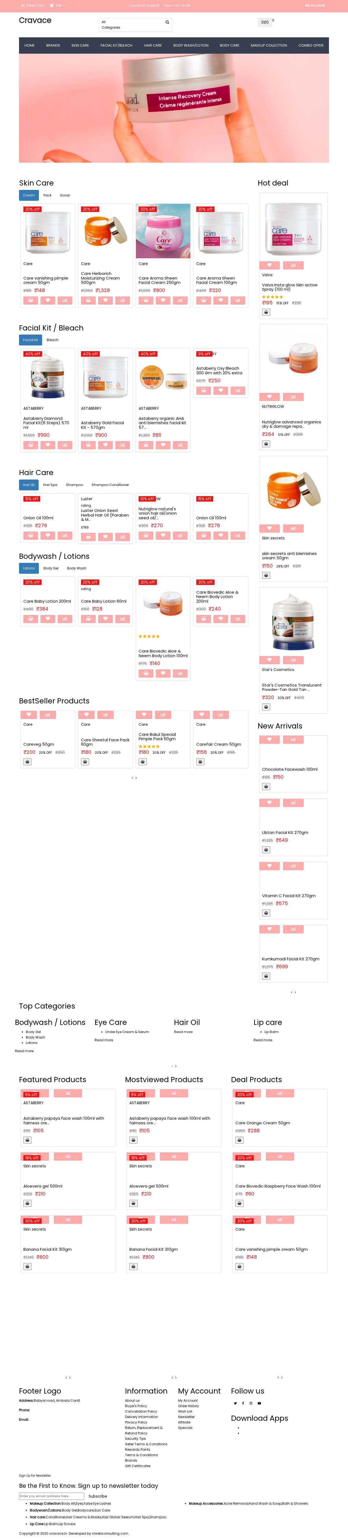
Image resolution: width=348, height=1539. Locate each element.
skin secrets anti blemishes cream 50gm (289, 556)
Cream (29, 195)
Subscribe (98, 1496)
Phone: (24, 1410)
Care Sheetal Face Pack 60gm (58, 742)
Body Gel (51, 568)
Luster (31, 499)
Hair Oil (29, 484)
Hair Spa (50, 484)
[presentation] (132, 778)
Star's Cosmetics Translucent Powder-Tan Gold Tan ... (292, 687)
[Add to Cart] (30, 300)
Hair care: (38, 1517)
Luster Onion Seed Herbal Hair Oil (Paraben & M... (49, 515)
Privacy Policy (136, 1422)
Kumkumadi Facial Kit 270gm (290, 959)
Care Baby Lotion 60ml (56, 601)
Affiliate (184, 1422)
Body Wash (76, 568)
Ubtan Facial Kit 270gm (285, 832)
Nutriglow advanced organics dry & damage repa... (291, 424)
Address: (26, 1400)
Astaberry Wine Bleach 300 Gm (266, 1123)
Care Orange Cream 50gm (217, 280)
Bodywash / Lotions (50, 1022)
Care (28, 263)
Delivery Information (141, 1416)
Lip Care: (37, 1524)
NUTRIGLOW (273, 406)
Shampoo (74, 484)
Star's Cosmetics (278, 669)
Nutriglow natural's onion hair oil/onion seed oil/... (102, 513)
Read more (24, 1051)
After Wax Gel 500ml (44, 1180)
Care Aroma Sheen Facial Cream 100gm (159, 280)
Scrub (65, 195)
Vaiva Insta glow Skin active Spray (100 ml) (290, 287)
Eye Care (111, 1022)
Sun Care (102, 1510)
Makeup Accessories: (206, 1503)
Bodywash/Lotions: (46, 1510)
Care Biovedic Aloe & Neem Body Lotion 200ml (170, 596)
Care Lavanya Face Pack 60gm (266, 1249)
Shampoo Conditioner (110, 484)
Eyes (79, 1503)
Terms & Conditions (141, 1455)
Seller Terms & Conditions (146, 1444)
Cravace (35, 20)
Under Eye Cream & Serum (127, 1032)
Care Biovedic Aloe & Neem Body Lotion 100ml (115, 653)
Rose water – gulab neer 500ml (55, 1250)
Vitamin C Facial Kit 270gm (289, 895)
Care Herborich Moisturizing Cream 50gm (277, 1186)
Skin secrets (273, 538)
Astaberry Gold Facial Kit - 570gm (45, 425)
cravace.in (58, 1533)
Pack (47, 195)
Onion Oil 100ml (155, 518)
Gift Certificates (138, 1466)
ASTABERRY (34, 408)
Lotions (29, 568)
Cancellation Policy (141, 1411)
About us (132, 1400)
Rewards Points (137, 1449)
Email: (24, 1419)
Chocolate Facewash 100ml (290, 769)
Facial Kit (30, 340)
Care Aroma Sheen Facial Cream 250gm (102, 280)
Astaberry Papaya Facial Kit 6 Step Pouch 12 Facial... (221, 368)
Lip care (268, 1022)
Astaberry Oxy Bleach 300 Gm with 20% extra (163, 370)
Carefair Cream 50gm (171, 744)
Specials (185, 1427)
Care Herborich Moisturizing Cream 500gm (42, 278)
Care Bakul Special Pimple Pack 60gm (110, 736)
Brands (131, 1460)
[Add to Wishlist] (48, 300)
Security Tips (135, 1438)
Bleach (52, 340)
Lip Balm (272, 1032)
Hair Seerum (124, 1517)
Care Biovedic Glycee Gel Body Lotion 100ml (228, 599)
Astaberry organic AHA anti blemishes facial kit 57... (106, 422)
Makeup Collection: (45, 1503)
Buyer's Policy (136, 1406)
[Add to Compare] (65, 300)
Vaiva (267, 275)
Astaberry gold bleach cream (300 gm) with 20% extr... (67, 1115)
